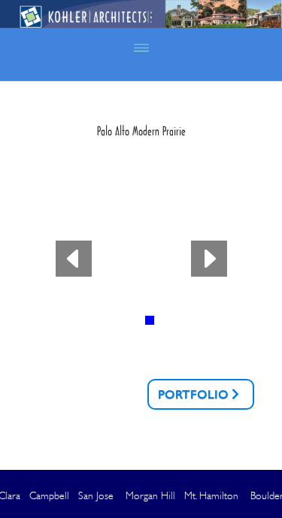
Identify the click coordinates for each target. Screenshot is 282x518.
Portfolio (193, 394)
